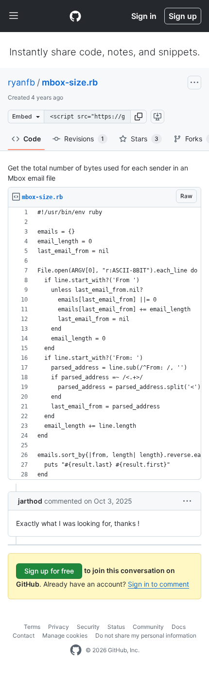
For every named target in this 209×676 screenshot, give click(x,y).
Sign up (183, 16)
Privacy (58, 626)
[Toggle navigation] (13, 16)
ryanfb (21, 82)
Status (116, 626)
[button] (138, 116)
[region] (104, 343)
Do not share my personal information (145, 635)
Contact (24, 635)
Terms (32, 626)
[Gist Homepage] (75, 16)
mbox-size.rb (70, 82)
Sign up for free (49, 571)
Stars (144, 139)
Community (148, 626)
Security (88, 626)
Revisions (84, 139)
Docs (179, 626)
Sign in (144, 16)
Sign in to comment (158, 584)
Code (32, 139)
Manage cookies (64, 635)
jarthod (30, 501)
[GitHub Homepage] (76, 650)
